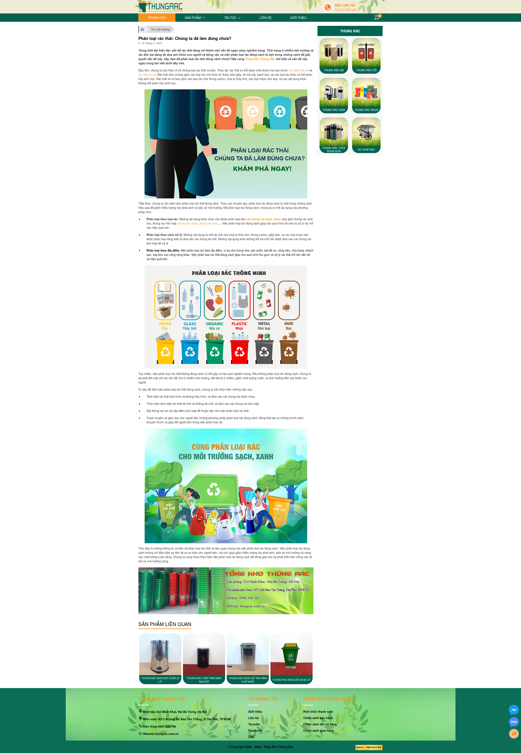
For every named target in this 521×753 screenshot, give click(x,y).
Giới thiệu (298, 17)
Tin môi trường (160, 29)
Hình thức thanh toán (318, 711)
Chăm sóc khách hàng (328, 699)
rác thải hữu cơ (298, 70)
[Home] (142, 29)
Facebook (255, 730)
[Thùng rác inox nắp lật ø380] (291, 654)
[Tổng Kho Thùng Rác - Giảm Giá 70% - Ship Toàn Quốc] (160, 7)
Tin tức (230, 17)
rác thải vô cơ (147, 74)
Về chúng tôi (263, 699)
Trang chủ (157, 17)
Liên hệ (265, 17)
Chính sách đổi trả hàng (320, 724)
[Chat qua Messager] (514, 710)
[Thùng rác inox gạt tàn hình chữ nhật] (160, 654)
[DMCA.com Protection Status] (369, 748)
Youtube (254, 724)
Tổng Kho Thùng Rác (260, 59)
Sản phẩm (193, 17)
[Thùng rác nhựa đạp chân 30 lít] (248, 654)
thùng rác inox (208, 223)
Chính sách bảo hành (318, 718)
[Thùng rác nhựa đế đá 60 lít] (204, 654)
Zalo (251, 737)
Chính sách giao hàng (318, 730)
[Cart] (377, 17)
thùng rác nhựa (188, 223)
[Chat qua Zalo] (514, 722)
